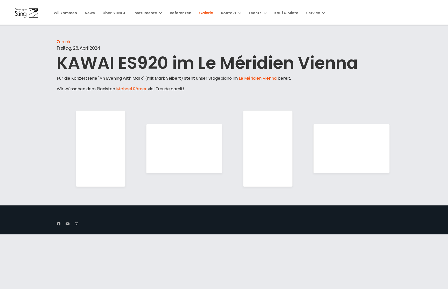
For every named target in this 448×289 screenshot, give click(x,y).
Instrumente (145, 13)
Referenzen (180, 13)
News (90, 13)
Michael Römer (131, 89)
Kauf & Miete (286, 13)
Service (313, 13)
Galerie (206, 13)
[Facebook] (58, 223)
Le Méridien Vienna (258, 78)
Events (255, 13)
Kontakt (228, 13)
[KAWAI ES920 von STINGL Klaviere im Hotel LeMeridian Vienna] (100, 148)
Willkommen (65, 13)
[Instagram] (76, 223)
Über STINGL (114, 13)
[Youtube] (68, 223)
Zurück (64, 42)
